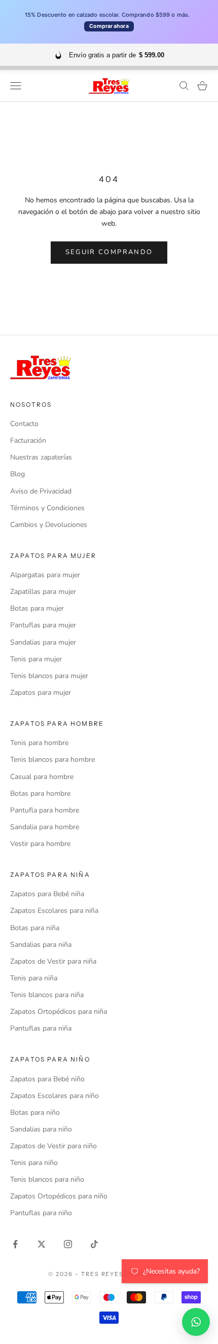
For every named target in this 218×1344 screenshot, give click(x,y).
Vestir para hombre (40, 843)
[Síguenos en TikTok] (94, 1244)
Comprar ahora (108, 26)
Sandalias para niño (41, 1129)
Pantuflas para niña (40, 1028)
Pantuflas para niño (41, 1213)
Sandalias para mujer (43, 642)
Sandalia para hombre (44, 827)
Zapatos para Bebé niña (47, 894)
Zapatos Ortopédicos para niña (58, 1011)
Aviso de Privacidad (40, 491)
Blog (17, 474)
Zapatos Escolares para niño (54, 1096)
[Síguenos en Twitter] (42, 1244)
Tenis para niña (33, 978)
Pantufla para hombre (44, 810)
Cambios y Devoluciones (48, 524)
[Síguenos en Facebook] (15, 1244)
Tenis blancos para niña (47, 995)
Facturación (28, 440)
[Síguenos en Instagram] (68, 1244)
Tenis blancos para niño (47, 1179)
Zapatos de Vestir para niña (53, 961)
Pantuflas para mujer (43, 625)
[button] (196, 1322)
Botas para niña (34, 928)
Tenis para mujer (36, 659)
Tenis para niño (34, 1163)
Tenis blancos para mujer (49, 676)
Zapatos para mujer (40, 692)
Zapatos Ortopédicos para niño (58, 1196)
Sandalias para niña (40, 944)
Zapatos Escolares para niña (54, 910)
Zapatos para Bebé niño (47, 1079)
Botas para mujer (37, 608)
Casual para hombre (42, 777)
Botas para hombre (40, 793)
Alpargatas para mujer (45, 575)
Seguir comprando (109, 252)
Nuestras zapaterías (41, 457)
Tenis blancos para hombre (52, 759)
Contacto (24, 424)
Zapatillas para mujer (43, 591)
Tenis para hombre (39, 743)
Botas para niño (35, 1112)
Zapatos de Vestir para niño (53, 1146)
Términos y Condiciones (47, 508)
